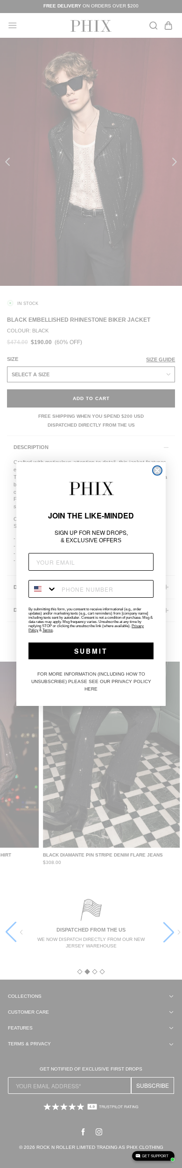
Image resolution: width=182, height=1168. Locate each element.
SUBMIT (91, 651)
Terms (47, 630)
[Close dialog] (157, 470)
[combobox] (43, 589)
